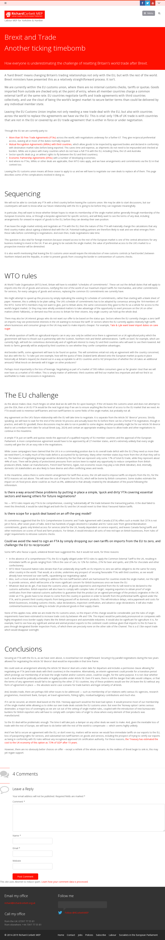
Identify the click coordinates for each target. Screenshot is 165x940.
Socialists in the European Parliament (138, 934)
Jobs (80, 934)
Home (61, 934)
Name (17, 835)
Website (17, 860)
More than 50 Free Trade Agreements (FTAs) (32, 137)
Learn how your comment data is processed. (64, 881)
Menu (150, 13)
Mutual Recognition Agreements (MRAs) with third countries (40, 144)
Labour (112, 934)
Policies (89, 934)
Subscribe (101, 934)
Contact (71, 934)
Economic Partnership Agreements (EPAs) (31, 157)
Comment (19, 801)
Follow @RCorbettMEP (77, 912)
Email (16, 848)
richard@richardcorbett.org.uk (20, 903)
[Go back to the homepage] (25, 15)
